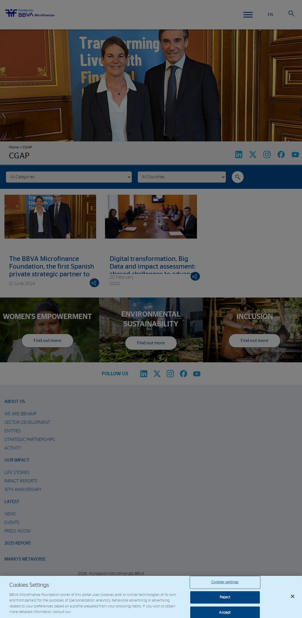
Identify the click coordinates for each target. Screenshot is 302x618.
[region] (151, 597)
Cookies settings (225, 582)
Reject (225, 597)
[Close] (292, 596)
